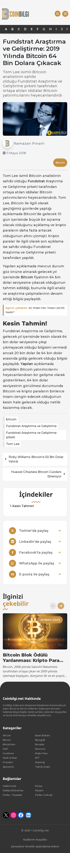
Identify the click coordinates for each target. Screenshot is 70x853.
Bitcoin (60, 162)
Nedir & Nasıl (10, 757)
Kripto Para (41, 753)
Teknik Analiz (42, 766)
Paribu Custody (43, 795)
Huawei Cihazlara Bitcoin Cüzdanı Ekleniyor (36, 474)
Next (59, 606)
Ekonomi (40, 748)
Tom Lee (12, 444)
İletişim (39, 790)
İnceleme (8, 753)
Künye (38, 786)
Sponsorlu (8, 766)
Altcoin (7, 735)
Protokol (8, 762)
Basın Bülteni (42, 735)
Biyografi (40, 740)
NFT (37, 757)
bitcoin (11, 419)
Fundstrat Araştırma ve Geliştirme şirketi (31, 435)
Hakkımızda (9, 786)
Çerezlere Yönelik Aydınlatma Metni (35, 846)
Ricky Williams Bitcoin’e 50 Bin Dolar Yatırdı (36, 459)
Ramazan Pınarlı (29, 143)
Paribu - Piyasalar (12, 795)
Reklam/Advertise (13, 790)
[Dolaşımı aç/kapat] (65, 14)
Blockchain (9, 744)
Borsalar (39, 744)
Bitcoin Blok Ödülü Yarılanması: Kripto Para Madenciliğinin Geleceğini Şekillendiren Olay (33, 657)
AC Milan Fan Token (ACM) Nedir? (35, 310)
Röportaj (40, 762)
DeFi (5, 748)
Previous (51, 606)
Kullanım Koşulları (35, 839)
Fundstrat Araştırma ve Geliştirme (31, 426)
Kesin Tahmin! (23, 506)
